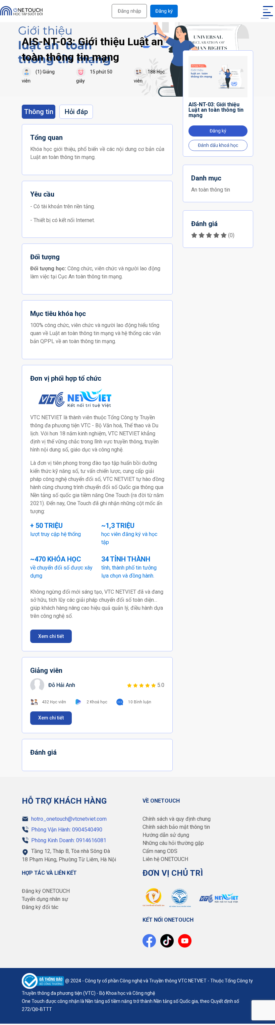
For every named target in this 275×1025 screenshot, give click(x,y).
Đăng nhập (129, 11)
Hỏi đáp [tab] (76, 112)
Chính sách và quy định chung (177, 819)
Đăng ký (164, 11)
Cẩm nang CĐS (160, 851)
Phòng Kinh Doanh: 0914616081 (68, 840)
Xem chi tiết (51, 636)
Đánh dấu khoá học (218, 145)
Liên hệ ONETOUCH (165, 859)
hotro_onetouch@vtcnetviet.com (69, 819)
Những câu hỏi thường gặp (173, 843)
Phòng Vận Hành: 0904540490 (66, 829)
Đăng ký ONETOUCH (46, 891)
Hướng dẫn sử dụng (166, 835)
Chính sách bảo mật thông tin (176, 827)
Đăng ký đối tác (40, 907)
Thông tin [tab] (38, 112)
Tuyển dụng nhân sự (45, 899)
